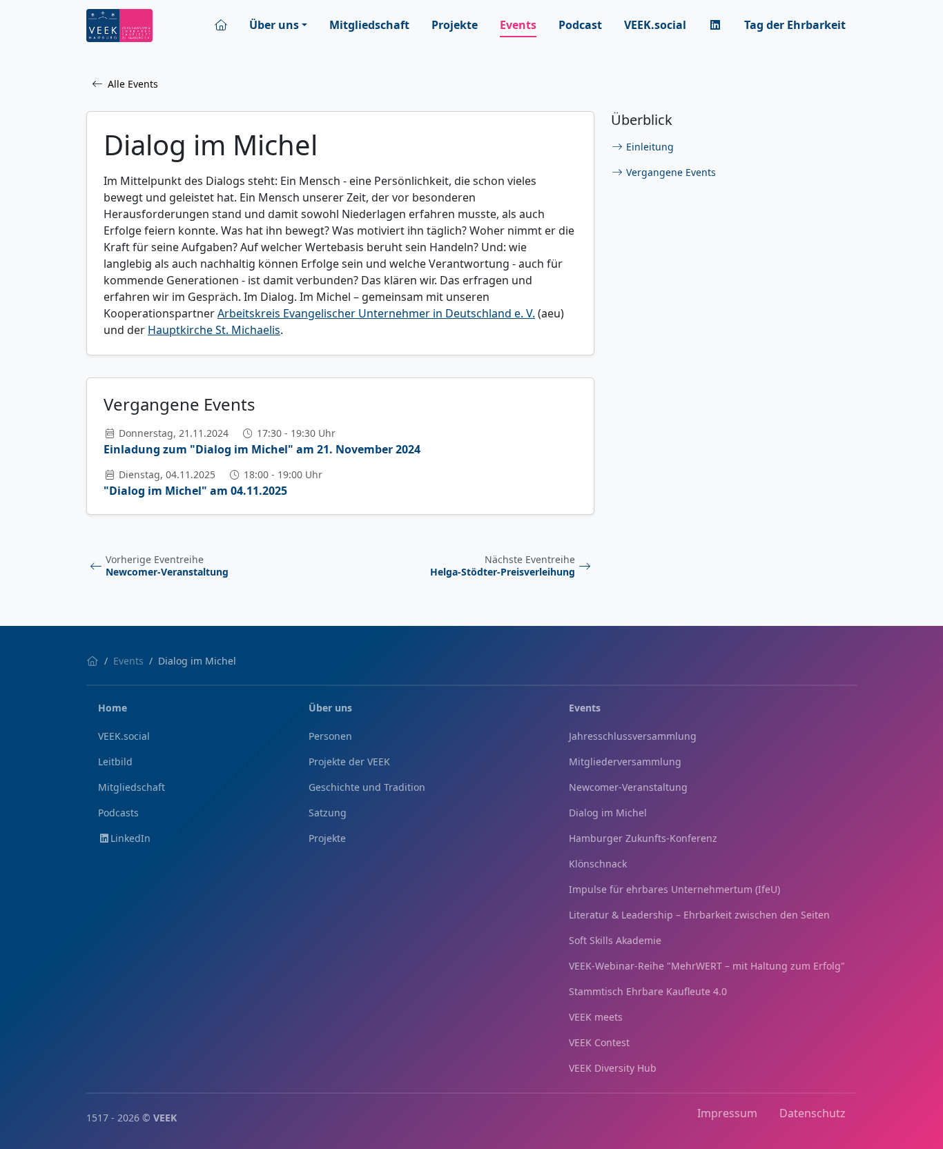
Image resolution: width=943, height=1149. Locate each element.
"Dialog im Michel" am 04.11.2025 (195, 490)
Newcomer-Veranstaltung (628, 787)
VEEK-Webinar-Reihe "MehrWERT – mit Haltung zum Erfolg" (707, 965)
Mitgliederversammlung (625, 761)
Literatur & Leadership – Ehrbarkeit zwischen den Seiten (699, 914)
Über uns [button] (274, 24)
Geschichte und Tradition (367, 787)
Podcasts (118, 812)
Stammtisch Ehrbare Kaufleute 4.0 (648, 991)
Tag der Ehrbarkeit (795, 24)
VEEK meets (596, 1016)
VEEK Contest (599, 1042)
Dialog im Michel (608, 812)
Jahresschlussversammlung (633, 736)
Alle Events (133, 83)
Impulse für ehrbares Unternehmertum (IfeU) (674, 889)
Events (518, 24)
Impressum (727, 1113)
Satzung (328, 812)
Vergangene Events (671, 172)
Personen (330, 736)
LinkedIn (130, 838)
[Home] (92, 660)
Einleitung (650, 146)
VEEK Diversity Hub (613, 1067)
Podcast (580, 24)
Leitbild (115, 761)
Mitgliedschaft (369, 24)
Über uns (330, 707)
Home (112, 707)
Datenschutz (812, 1113)
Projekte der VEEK (349, 761)
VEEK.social (655, 24)
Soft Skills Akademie (615, 940)
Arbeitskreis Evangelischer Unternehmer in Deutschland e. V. (376, 313)
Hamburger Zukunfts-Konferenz (643, 838)
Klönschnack (598, 863)
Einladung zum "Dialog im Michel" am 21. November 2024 (262, 449)
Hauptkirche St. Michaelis (214, 329)
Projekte (454, 24)
